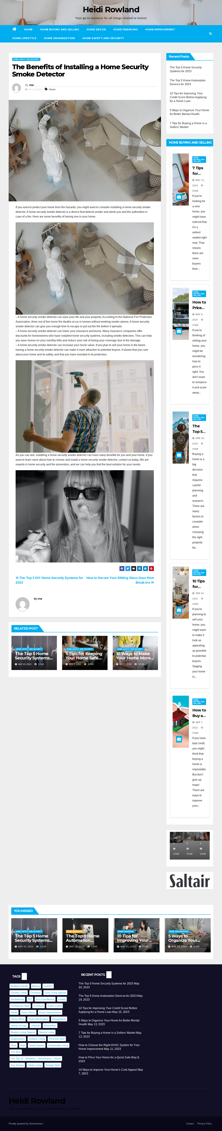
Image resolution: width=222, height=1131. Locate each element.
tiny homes (17, 1065)
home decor (28, 1012)
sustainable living (58, 1045)
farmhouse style (20, 1005)
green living (55, 1005)
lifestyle (35, 1025)
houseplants (59, 1019)
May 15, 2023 (128, 946)
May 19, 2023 (76, 946)
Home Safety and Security (103, 38)
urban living (35, 1065)
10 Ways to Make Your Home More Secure (133, 658)
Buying (36, 986)
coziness (36, 992)
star (31, 85)
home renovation (38, 1019)
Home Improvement (160, 29)
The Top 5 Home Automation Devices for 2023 (83, 940)
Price (13, 1045)
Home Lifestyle (24, 38)
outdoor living (37, 1038)
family (62, 999)
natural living (46, 1032)
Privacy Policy (204, 1123)
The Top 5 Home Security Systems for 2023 (32, 658)
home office (17, 1019)
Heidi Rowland (111, 9)
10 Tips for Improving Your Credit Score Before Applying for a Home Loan (188, 97)
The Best (16, 1052)
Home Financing (125, 29)
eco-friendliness (45, 999)
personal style (57, 1038)
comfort (48, 986)
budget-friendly (19, 986)
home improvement (50, 1012)
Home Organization (59, 38)
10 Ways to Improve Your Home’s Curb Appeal (108, 1069)
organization (18, 1038)
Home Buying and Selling (59, 29)
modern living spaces (23, 1032)
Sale (22, 1045)
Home (28, 29)
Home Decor (96, 29)
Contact (190, 1123)
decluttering (17, 999)
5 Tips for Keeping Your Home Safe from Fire (84, 658)
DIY (30, 999)
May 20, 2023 (25, 946)
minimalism (50, 1025)
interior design (19, 1025)
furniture (38, 1005)
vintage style (53, 1065)
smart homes (36, 1045)
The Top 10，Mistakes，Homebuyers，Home (36, 1058)
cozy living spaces (55, 992)
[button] (210, 33)
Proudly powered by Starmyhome (26, 1123)
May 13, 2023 (179, 946)
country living (19, 992)
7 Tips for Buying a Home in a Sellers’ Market (107, 1032)
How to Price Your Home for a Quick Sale (105, 1057)
